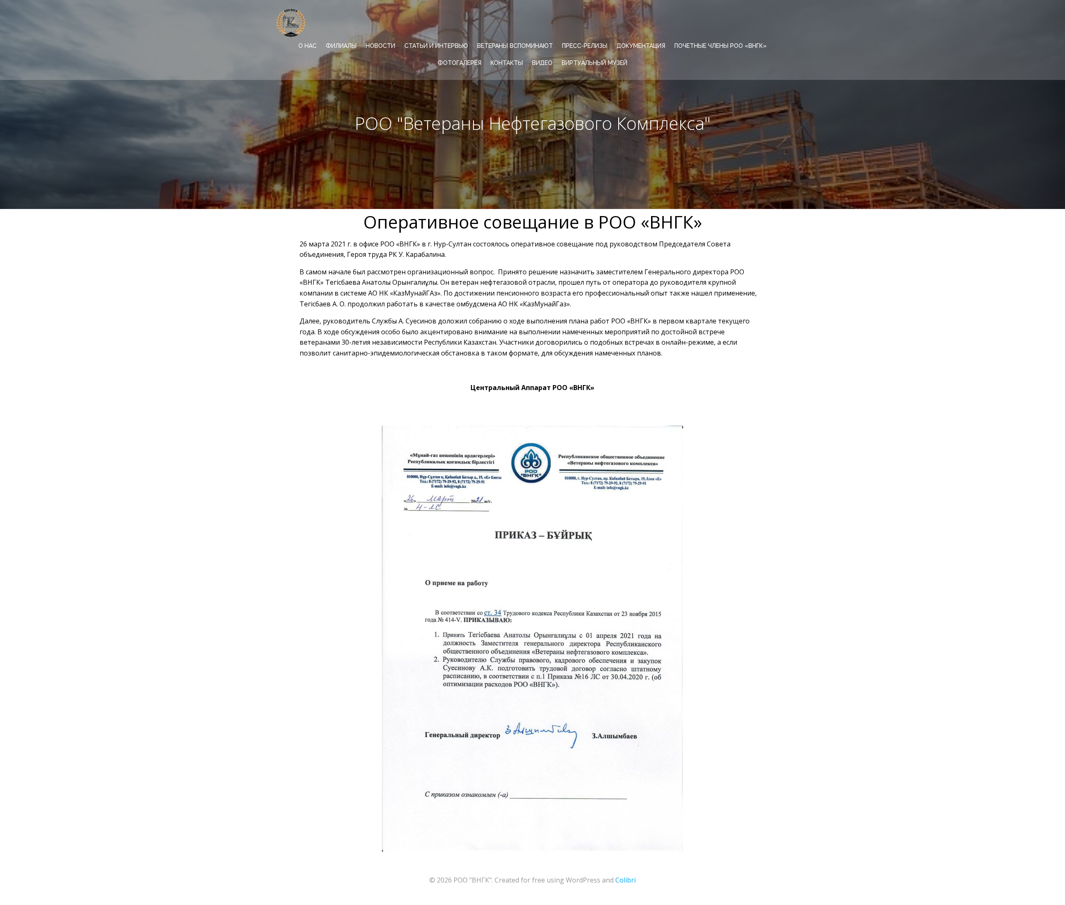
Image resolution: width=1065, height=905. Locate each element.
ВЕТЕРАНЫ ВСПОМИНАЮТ (515, 45)
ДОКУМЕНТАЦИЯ (641, 45)
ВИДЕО (542, 63)
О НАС (307, 45)
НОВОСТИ (380, 45)
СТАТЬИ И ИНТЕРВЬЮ (436, 45)
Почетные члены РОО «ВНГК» (720, 45)
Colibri (625, 880)
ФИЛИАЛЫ (341, 45)
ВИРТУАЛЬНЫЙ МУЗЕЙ (594, 63)
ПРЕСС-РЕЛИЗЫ (584, 45)
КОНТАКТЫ (506, 63)
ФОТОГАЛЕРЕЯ (459, 63)
